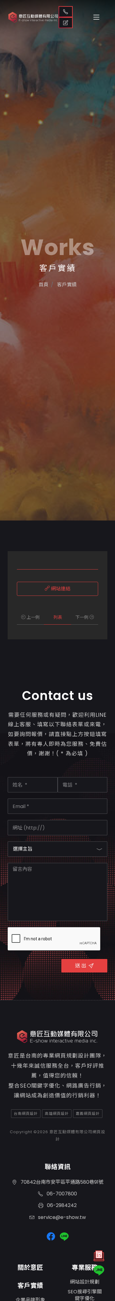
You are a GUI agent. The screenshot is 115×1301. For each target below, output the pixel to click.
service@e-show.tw (61, 1217)
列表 (57, 617)
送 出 (80, 965)
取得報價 (66, 22)
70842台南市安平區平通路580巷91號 (61, 1182)
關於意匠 (30, 1267)
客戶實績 (30, 1285)
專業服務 (85, 1267)
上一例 (32, 617)
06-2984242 (61, 1205)
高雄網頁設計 (57, 1113)
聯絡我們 (66, 11)
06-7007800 (61, 1193)
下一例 (82, 617)
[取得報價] (99, 1257)
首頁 (43, 284)
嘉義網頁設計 (88, 1113)
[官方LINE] (99, 1270)
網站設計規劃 (84, 1281)
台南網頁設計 (26, 1113)
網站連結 (60, 588)
